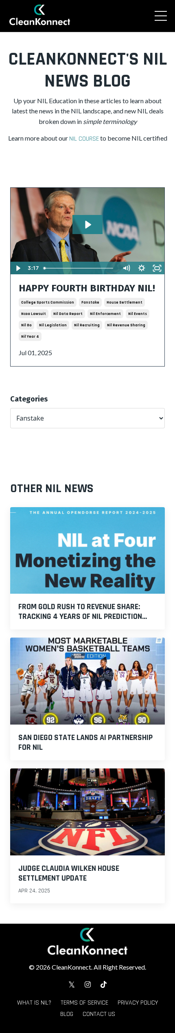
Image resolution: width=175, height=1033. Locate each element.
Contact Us (99, 1014)
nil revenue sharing (126, 325)
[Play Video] (18, 268)
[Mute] (126, 268)
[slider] (80, 268)
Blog (66, 1014)
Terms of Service (84, 1002)
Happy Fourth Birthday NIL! (87, 288)
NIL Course (84, 139)
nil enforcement (105, 313)
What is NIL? (34, 1002)
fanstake (90, 302)
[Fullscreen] (157, 268)
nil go (26, 325)
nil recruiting (87, 325)
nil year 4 (30, 336)
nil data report (68, 313)
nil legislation (53, 325)
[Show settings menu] (141, 268)
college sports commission (47, 302)
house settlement (124, 302)
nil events (137, 313)
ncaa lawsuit (33, 313)
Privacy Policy (138, 1002)
